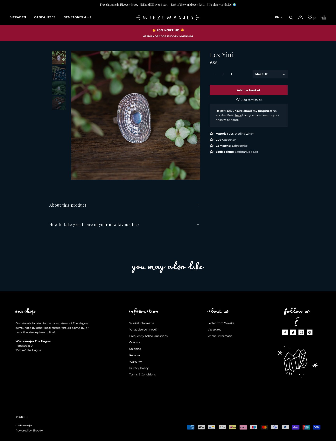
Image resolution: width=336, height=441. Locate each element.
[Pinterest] (309, 332)
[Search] (291, 17)
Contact (134, 342)
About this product (67, 205)
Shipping (135, 349)
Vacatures (214, 329)
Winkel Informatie (141, 323)
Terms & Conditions (142, 374)
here (238, 115)
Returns (134, 355)
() (314, 18)
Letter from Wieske (221, 323)
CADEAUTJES (44, 17)
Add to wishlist (251, 100)
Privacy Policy (139, 368)
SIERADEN (18, 17)
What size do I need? (143, 329)
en (277, 17)
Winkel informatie (220, 336)
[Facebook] (285, 332)
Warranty (135, 361)
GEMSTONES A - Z (78, 17)
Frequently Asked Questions (148, 336)
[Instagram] (301, 332)
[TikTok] (293, 332)
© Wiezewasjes (24, 425)
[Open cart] (323, 17)
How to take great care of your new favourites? (94, 224)
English (20, 417)
